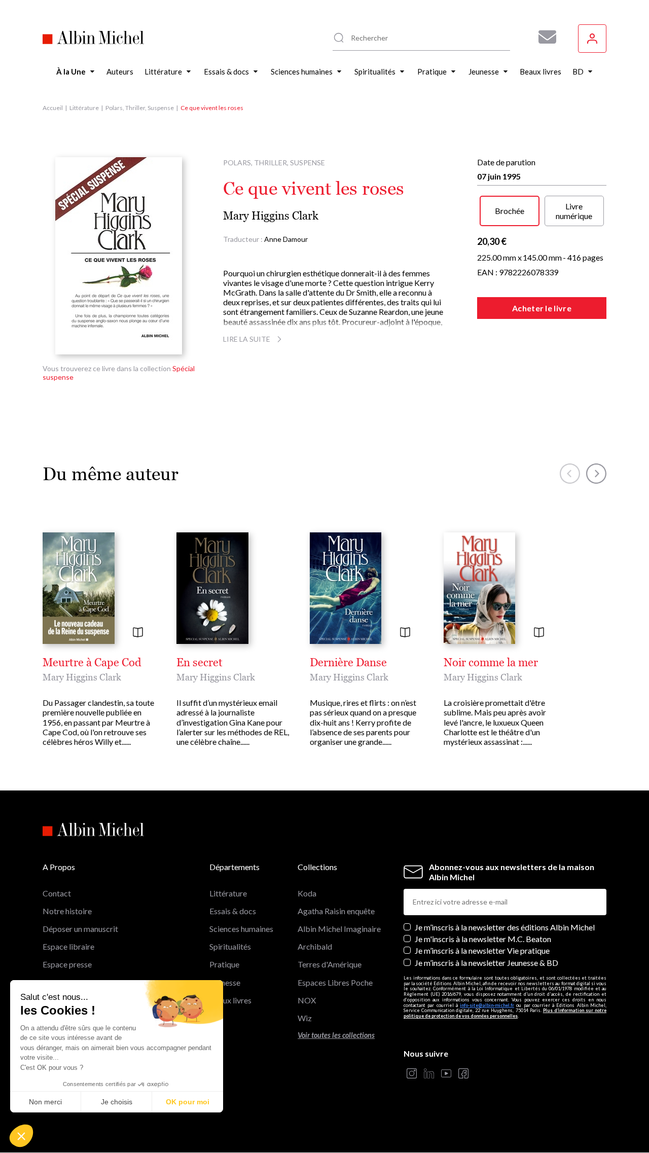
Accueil (53, 108)
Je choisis (116, 1102)
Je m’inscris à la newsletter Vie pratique (482, 950)
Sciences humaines (241, 928)
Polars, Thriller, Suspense (139, 108)
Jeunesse (224, 982)
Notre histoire (67, 911)
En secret (199, 662)
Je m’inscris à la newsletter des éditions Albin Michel (505, 927)
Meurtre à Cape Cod (92, 662)
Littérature (84, 108)
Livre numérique (574, 211)
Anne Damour (286, 239)
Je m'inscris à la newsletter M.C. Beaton (483, 939)
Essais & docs (232, 911)
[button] (21, 1136)
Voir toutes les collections (336, 1035)
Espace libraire (68, 946)
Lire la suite (246, 339)
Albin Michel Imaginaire (339, 928)
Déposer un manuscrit (80, 928)
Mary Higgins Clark (270, 216)
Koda (307, 893)
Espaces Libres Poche (335, 982)
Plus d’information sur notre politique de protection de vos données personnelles (505, 1013)
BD (215, 1018)
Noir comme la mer (491, 662)
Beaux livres (230, 1000)
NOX (307, 1000)
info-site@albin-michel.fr (487, 1005)
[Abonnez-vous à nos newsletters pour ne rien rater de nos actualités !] (543, 37)
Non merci (45, 1102)
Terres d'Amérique (330, 964)
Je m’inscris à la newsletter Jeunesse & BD (486, 962)
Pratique (224, 964)
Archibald (315, 946)
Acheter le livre (541, 308)
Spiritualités (230, 946)
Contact (57, 893)
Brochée (509, 210)
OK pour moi (187, 1102)
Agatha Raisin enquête (336, 911)
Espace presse (67, 964)
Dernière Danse (348, 662)
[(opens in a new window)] (412, 1074)
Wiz (305, 1018)
